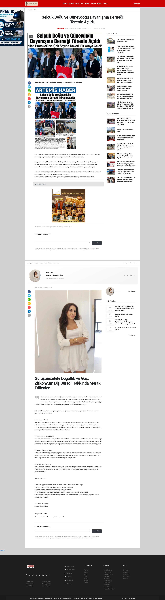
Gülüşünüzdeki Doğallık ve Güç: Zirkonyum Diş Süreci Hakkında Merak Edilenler (125, 96)
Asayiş (65, 3)
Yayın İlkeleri (29, 584)
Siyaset (93, 3)
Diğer (105, 3)
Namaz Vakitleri (108, 574)
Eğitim (99, 3)
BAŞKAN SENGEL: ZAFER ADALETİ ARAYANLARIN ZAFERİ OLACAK (124, 88)
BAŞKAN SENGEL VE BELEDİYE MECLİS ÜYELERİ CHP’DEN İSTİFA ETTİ (126, 138)
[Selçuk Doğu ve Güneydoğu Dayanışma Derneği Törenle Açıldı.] (65, 55)
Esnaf (87, 3)
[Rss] (43, 575)
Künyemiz (70, 580)
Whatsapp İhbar (46, 584)
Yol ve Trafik (107, 572)
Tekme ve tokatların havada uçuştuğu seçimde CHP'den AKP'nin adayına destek (125, 171)
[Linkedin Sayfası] (40, 575)
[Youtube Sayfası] (37, 575)
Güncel (71, 3)
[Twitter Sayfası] (30, 575)
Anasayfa (29, 10)
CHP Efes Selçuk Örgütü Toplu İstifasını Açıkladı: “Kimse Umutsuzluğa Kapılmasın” (126, 179)
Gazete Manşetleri (109, 589)
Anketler (125, 572)
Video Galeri (71, 569)
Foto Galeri (70, 566)
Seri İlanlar (107, 585)
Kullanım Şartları (46, 581)
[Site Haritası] (47, 575)
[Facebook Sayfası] (27, 575)
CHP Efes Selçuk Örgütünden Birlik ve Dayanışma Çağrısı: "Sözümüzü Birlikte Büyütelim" (126, 164)
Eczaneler (107, 576)
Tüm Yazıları (132, 291)
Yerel (77, 3)
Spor (82, 3)
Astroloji (125, 578)
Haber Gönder (46, 586)
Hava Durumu (108, 570)
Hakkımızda (29, 581)
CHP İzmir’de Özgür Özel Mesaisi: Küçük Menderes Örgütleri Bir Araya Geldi (125, 156)
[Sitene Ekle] (50, 575)
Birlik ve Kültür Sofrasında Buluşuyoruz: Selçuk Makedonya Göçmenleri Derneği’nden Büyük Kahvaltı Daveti (125, 70)
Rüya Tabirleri (127, 576)
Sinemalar (107, 582)
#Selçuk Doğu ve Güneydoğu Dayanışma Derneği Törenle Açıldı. (53, 226)
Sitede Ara (126, 570)
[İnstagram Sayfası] (33, 575)
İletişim (69, 584)
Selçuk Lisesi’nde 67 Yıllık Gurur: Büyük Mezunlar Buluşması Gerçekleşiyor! (125, 80)
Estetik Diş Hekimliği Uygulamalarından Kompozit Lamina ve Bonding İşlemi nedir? (125, 322)
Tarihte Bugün (108, 580)
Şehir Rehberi (108, 587)
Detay (125, 598)
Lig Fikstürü (107, 578)
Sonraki (2, 550)
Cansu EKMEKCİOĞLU (46, 263)
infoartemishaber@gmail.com (55, 278)
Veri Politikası (30, 586)
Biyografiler (126, 574)
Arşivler (69, 577)
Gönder (97, 243)
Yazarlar (36, 263)
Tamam (132, 598)
